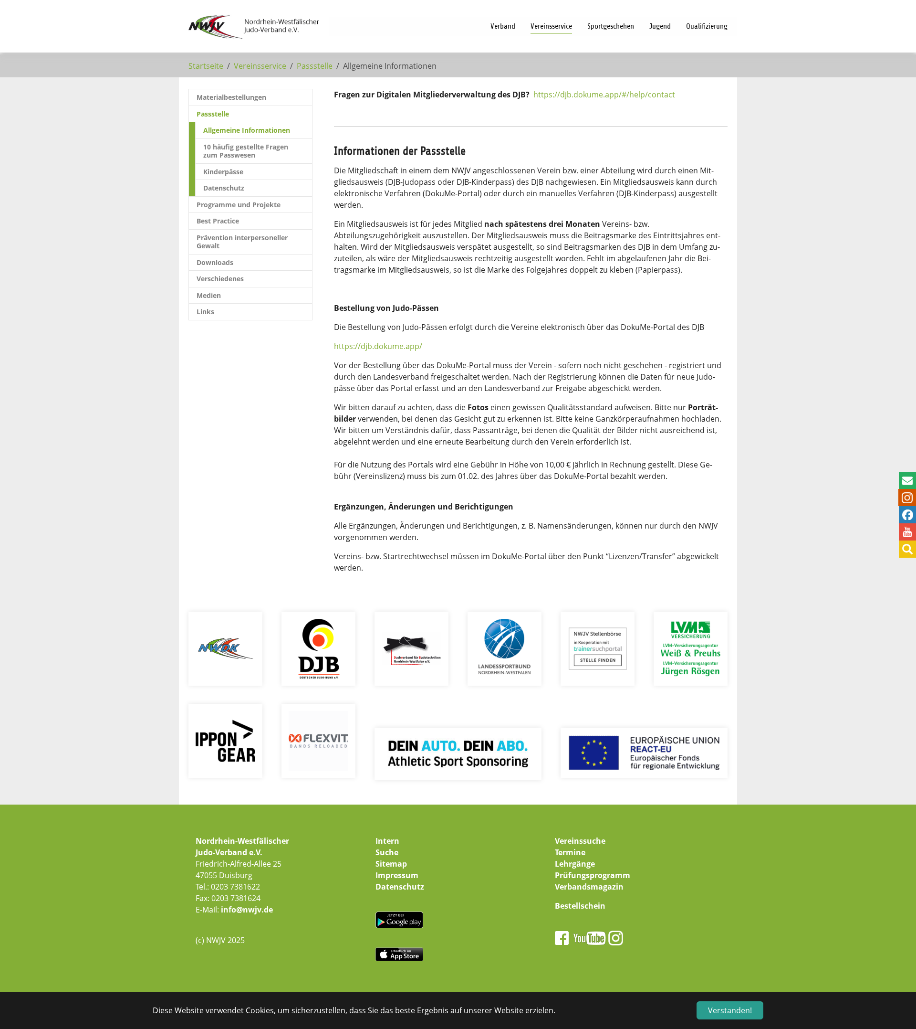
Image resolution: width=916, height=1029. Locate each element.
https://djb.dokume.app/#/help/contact (604, 94)
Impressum (396, 875)
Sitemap (391, 864)
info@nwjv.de (247, 909)
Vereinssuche (580, 841)
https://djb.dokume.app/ (378, 346)
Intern (387, 841)
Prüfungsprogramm (592, 875)
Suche (386, 852)
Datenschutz (399, 886)
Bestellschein (580, 906)
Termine (570, 852)
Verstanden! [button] (730, 1010)
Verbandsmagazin (589, 886)
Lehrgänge (575, 864)
